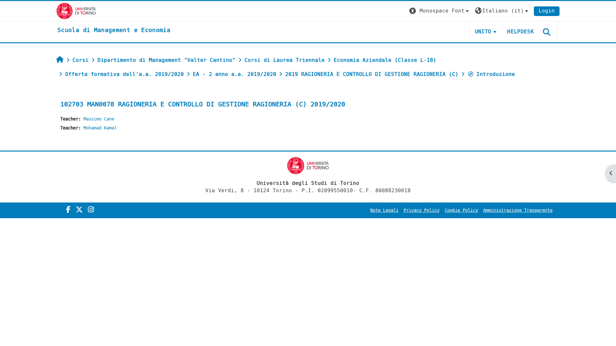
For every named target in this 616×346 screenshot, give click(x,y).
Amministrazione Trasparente (517, 210)
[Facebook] (68, 210)
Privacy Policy (422, 210)
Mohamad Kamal (100, 128)
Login (547, 10)
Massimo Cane (98, 119)
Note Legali (384, 210)
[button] (439, 11)
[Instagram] (91, 210)
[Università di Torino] (76, 10)
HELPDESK (520, 31)
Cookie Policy (461, 210)
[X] (79, 210)
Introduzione (495, 74)
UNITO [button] (483, 31)
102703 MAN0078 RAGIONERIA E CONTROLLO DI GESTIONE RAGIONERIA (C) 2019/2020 (202, 104)
